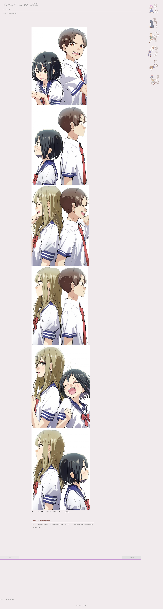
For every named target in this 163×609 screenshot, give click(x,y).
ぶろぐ (153, 65)
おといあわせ (153, 37)
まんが (153, 79)
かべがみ (153, 51)
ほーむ (153, 9)
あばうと (153, 23)
